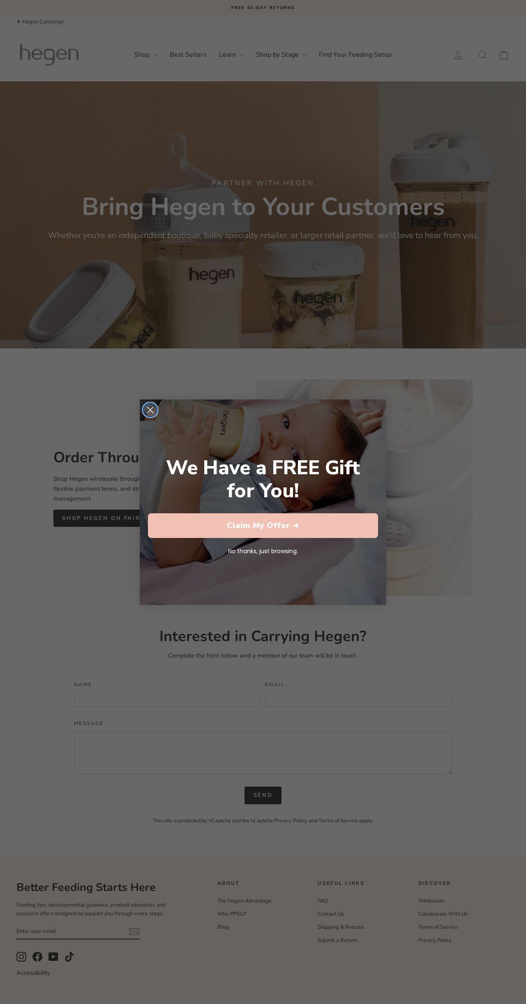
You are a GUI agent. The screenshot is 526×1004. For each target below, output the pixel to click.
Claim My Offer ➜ (263, 525)
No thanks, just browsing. (263, 551)
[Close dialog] (150, 410)
